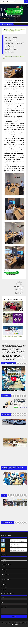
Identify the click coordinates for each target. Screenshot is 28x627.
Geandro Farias (6, 579)
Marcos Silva (6, 582)
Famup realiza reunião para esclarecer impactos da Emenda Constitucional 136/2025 (14, 31)
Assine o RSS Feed (15, 549)
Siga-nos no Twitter (15, 544)
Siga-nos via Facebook (16, 539)
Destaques (5, 569)
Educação (5, 572)
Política (4, 587)
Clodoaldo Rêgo (6, 564)
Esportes (5, 577)
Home (6, 29)
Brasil (4, 559)
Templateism (24, 623)
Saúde (4, 589)
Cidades (11, 29)
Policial (4, 584)
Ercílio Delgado (6, 574)
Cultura (4, 567)
